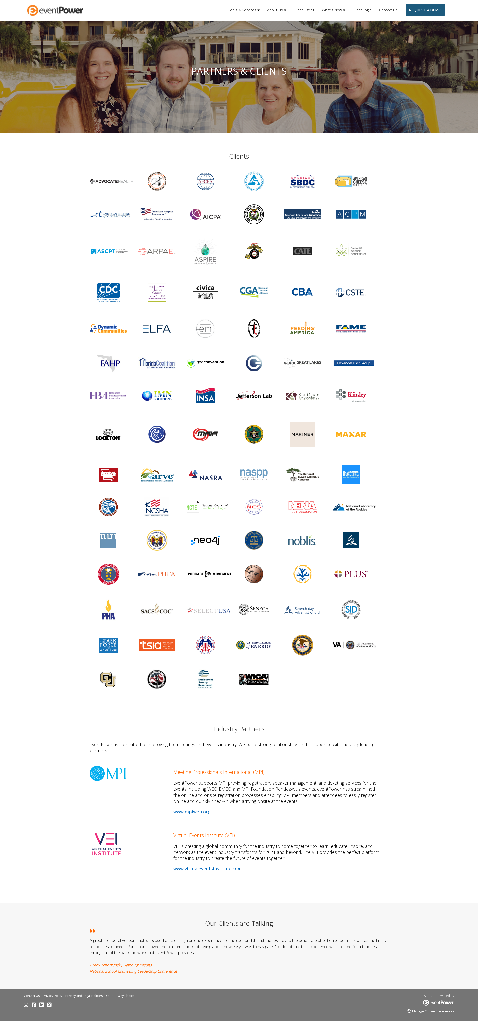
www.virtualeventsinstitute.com (207, 869)
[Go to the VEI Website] (106, 857)
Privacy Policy (52, 996)
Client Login (362, 9)
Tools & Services (242, 9)
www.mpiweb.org (192, 812)
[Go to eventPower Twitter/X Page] (49, 1005)
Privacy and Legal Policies (84, 996)
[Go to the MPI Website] (108, 779)
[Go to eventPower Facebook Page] (35, 1005)
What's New (332, 9)
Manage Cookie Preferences (433, 1011)
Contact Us (388, 9)
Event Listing (304, 9)
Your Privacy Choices (121, 996)
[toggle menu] (258, 9)
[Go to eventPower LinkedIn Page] (42, 1005)
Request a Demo (425, 9)
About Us (275, 9)
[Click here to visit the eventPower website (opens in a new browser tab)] (438, 1004)
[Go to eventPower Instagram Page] (27, 1005)
